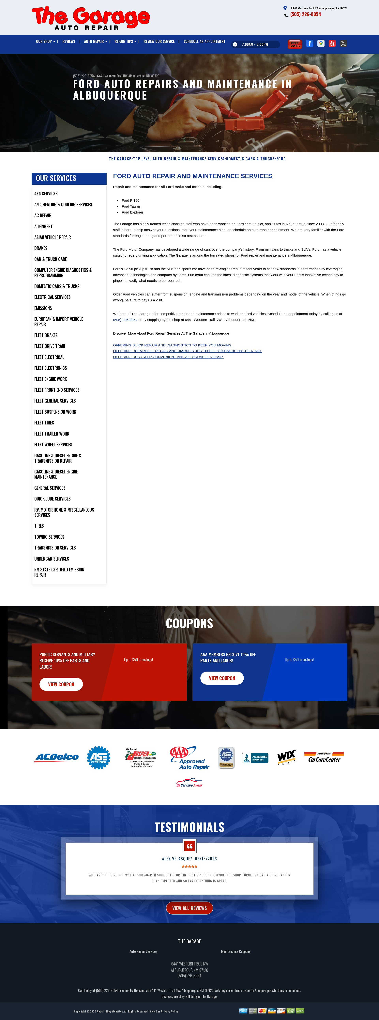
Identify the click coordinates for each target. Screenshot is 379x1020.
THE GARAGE (120, 159)
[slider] (189, 866)
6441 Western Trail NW (112, 75)
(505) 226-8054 (305, 13)
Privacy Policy (169, 1011)
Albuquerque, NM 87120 (143, 75)
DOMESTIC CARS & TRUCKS (250, 159)
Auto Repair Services (143, 951)
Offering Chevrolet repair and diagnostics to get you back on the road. (187, 351)
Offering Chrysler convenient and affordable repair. (168, 357)
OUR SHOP (44, 41)
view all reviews (189, 907)
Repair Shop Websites (110, 1011)
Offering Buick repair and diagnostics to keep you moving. (173, 345)
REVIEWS (69, 41)
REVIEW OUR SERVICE (159, 41)
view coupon (61, 684)
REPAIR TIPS (124, 41)
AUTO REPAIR (94, 41)
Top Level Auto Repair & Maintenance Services (178, 159)
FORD (281, 159)
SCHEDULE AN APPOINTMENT (204, 41)
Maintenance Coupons (235, 951)
